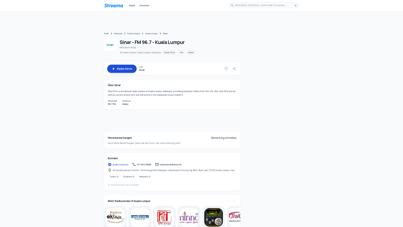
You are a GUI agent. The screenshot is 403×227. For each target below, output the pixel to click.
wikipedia (144, 176)
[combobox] (264, 5)
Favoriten (144, 5)
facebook (128, 176)
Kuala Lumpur (133, 33)
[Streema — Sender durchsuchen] (113, 5)
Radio (132, 5)
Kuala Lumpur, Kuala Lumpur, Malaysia (140, 52)
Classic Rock (169, 52)
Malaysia (118, 33)
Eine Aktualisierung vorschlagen (123, 185)
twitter (114, 176)
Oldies (191, 52)
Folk (181, 52)
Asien (106, 33)
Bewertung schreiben (224, 138)
